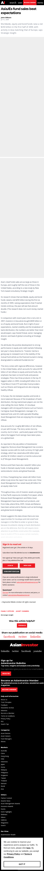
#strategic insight (7, 615)
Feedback (22, 625)
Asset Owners (22, 611)
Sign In (10, 565)
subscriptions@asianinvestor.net (27, 582)
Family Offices (7, 611)
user (20, 2)
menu (40, 2)
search (13, 2)
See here (5, 592)
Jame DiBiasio (6, 18)
